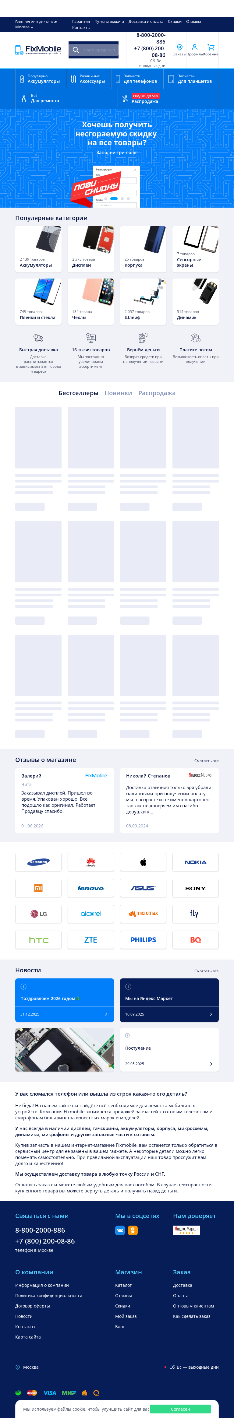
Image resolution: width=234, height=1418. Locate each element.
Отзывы (193, 21)
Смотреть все (206, 760)
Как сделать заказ (192, 1316)
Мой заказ (126, 1316)
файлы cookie (71, 1409)
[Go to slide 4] (128, 198)
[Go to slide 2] (114, 198)
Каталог (123, 1285)
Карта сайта (28, 1337)
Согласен (180, 1409)
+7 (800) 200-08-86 (149, 51)
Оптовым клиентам (193, 1306)
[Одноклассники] (133, 1233)
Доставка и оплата (146, 21)
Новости (24, 1316)
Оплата (181, 1295)
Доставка (182, 1285)
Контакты (81, 27)
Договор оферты (32, 1306)
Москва (22, 27)
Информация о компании (42, 1285)
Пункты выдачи (109, 21)
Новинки (118, 393)
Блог (120, 1326)
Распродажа (157, 393)
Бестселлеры (78, 393)
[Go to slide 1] (105, 198)
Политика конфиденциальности (48, 1295)
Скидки (175, 21)
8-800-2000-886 (150, 38)
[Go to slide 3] (122, 198)
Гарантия (81, 21)
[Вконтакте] (120, 1233)
